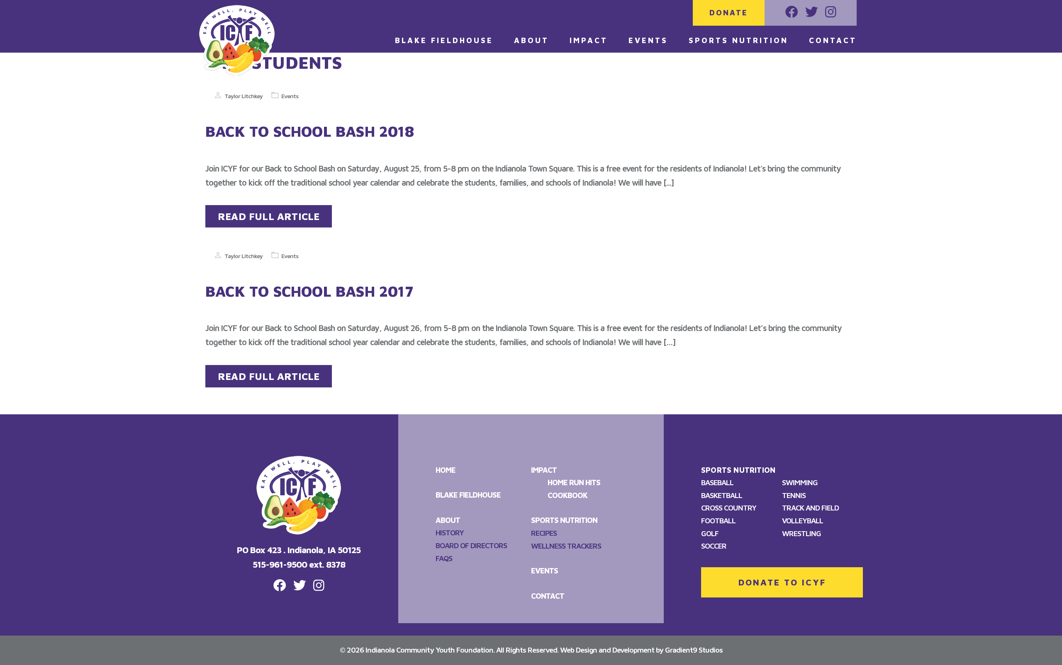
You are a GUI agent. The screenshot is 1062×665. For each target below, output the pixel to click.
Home (445, 470)
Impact (589, 40)
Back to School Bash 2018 (309, 131)
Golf (710, 533)
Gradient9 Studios (694, 650)
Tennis (794, 495)
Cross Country (728, 507)
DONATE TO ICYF (782, 582)
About (531, 40)
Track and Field (810, 507)
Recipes (544, 533)
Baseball (717, 482)
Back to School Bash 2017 (309, 291)
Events (648, 40)
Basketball (721, 495)
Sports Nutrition (738, 40)
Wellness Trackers (566, 546)
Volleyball (802, 520)
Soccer (713, 546)
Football (718, 520)
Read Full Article (268, 216)
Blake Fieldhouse (444, 40)
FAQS (444, 558)
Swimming (800, 482)
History (450, 532)
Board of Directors (471, 545)
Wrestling (801, 533)
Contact (833, 40)
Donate (728, 12)
